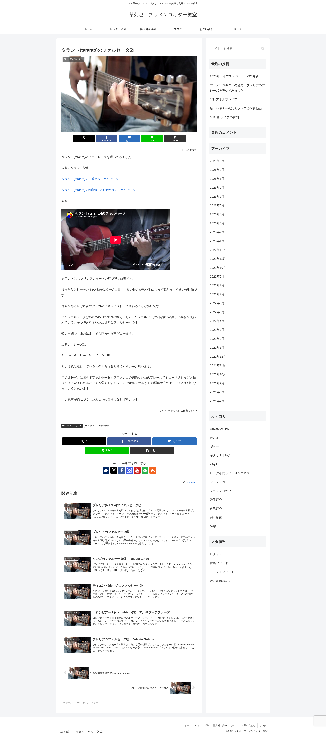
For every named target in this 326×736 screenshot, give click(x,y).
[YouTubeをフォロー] (137, 470)
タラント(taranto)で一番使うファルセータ (90, 179)
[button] (175, 138)
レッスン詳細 (202, 725)
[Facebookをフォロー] (121, 470)
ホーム (188, 725)
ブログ (234, 725)
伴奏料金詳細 (220, 725)
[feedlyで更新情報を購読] (145, 470)
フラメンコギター (73, 425)
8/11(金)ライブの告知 (224, 117)
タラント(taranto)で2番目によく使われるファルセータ (98, 190)
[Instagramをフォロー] (129, 470)
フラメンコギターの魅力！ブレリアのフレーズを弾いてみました (237, 88)
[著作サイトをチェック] (106, 470)
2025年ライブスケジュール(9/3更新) (235, 76)
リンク (262, 725)
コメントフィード (222, 572)
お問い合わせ (248, 725)
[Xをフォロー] (113, 470)
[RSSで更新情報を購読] (152, 470)
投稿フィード (219, 563)
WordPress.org (220, 581)
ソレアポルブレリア (223, 99)
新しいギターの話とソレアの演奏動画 (236, 108)
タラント (92, 425)
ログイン (216, 554)
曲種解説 (105, 425)
